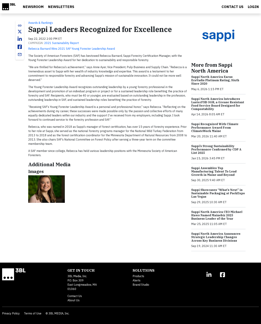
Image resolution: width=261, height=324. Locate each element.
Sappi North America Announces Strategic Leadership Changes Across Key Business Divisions (215, 237)
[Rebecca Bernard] (46, 189)
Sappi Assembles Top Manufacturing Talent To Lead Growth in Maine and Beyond (213, 171)
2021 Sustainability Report (61, 43)
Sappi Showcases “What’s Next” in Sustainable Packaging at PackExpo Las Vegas (218, 193)
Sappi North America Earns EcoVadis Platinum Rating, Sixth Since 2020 (215, 80)
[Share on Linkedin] (20, 39)
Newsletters (61, 6)
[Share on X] (20, 31)
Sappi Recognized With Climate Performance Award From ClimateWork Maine (214, 127)
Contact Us (74, 296)
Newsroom (33, 6)
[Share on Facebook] (20, 47)
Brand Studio (141, 284)
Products (138, 276)
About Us (73, 300)
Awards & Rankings (40, 22)
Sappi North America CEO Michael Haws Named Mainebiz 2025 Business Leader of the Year (216, 215)
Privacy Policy (11, 313)
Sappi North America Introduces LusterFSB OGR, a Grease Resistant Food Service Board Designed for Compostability (217, 104)
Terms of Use (32, 313)
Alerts (136, 280)
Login (253, 6)
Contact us (232, 6)
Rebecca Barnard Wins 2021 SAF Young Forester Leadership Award (71, 48)
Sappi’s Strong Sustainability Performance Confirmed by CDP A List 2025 (216, 149)
